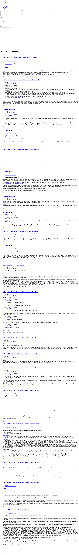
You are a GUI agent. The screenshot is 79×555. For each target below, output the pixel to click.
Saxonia (4, 439)
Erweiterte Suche (6, 24)
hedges (4, 204)
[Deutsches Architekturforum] (24, 15)
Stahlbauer (5, 435)
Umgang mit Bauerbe (9, 109)
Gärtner (4, 432)
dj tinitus (4, 488)
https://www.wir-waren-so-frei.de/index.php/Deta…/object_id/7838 (15, 183)
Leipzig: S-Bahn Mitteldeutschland (13, 265)
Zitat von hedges (8, 300)
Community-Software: (7, 553)
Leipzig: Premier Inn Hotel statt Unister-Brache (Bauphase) (20, 231)
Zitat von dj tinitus (8, 136)
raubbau (6, 67)
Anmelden (5, 6)
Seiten (4, 21)
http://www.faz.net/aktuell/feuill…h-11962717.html (14, 97)
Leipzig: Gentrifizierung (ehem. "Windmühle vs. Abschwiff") (21, 57)
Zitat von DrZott (8, 155)
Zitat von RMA (8, 218)
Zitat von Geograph (8, 64)
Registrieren (5, 7)
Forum (4, 22)
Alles (4, 19)
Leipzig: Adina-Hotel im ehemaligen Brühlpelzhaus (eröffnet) (21, 149)
